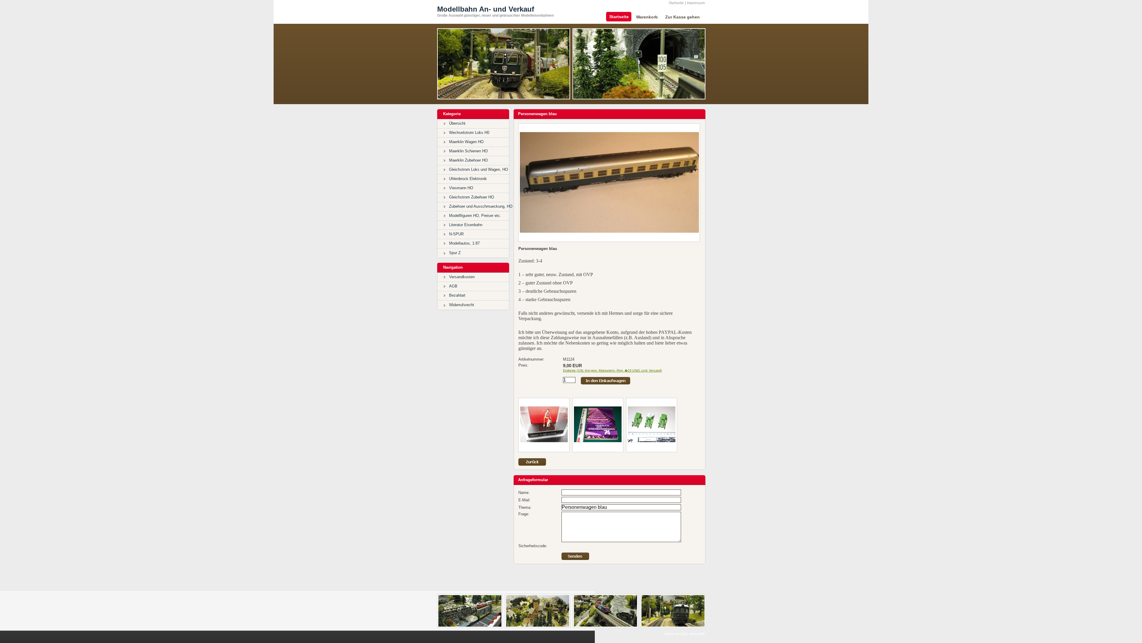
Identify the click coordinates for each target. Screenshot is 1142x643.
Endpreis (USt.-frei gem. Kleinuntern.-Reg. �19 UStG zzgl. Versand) (612, 370)
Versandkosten (462, 277)
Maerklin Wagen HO (466, 142)
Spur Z (455, 253)
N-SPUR (456, 234)
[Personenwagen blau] (609, 239)
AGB (453, 286)
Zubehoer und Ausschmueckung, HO (480, 206)
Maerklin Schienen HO (468, 151)
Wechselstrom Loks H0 (469, 132)
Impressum (696, 3)
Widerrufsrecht (461, 305)
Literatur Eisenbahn (465, 225)
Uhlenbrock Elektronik (468, 178)
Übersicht (457, 123)
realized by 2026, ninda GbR (684, 634)
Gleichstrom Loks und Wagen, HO (478, 169)
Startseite (676, 3)
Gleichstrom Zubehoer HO (471, 197)
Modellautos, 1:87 (464, 243)
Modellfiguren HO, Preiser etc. (475, 215)
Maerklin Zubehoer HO (468, 160)
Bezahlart (457, 295)
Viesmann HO (461, 188)
